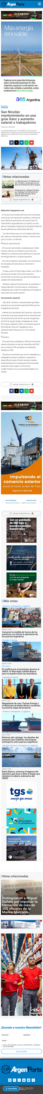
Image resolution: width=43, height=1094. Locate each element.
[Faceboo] (9, 1080)
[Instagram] (14, 1080)
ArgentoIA (29, 1089)
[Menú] (39, 3)
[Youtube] (24, 1080)
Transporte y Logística (20, 606)
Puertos (4, 107)
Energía (5, 640)
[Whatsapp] (33, 1080)
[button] (11, 142)
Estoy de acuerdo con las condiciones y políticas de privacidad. (21, 1045)
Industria (6, 677)
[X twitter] (19, 1080)
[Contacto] (28, 1080)
